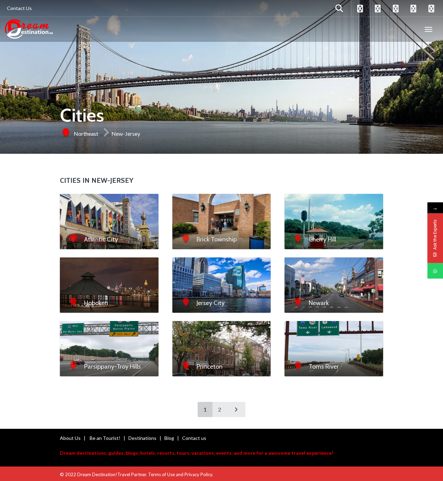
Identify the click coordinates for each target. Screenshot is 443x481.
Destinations (142, 438)
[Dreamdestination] (29, 29)
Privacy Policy (198, 474)
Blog (169, 438)
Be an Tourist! (105, 438)
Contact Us (19, 8)
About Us (70, 438)
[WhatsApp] (435, 271)
